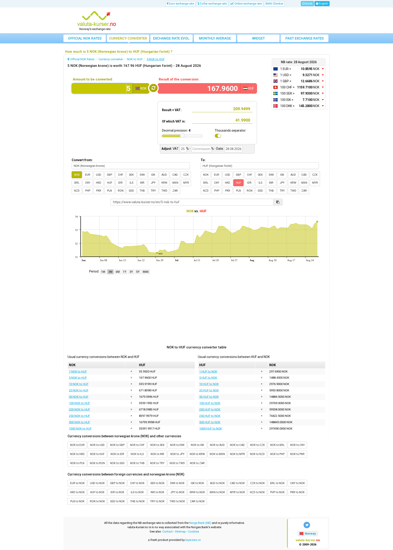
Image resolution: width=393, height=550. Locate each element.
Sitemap (180, 531)
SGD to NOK (117, 501)
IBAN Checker (274, 3)
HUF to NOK (97, 492)
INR (142, 182)
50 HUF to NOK (209, 396)
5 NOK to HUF (78, 377)
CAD (175, 174)
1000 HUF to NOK (210, 428)
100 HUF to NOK (209, 403)
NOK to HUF (97, 454)
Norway (310, 533)
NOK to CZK (257, 445)
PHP (87, 190)
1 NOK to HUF (78, 371)
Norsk (308, 3)
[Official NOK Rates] (96, 19)
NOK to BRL (277, 445)
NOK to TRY (157, 463)
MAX (146, 271)
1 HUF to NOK (208, 371)
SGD (131, 190)
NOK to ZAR (197, 463)
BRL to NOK (277, 483)
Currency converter (128, 38)
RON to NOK (97, 501)
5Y (137, 271)
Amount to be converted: (93, 79)
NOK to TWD (177, 463)
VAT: (176, 148)
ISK (153, 174)
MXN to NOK (217, 492)
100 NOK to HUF (79, 403)
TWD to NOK (177, 501)
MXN (175, 182)
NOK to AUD (217, 445)
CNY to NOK (297, 483)
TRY (153, 190)
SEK (131, 174)
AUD (164, 174)
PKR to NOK (297, 492)
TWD (164, 190)
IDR (120, 182)
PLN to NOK (77, 501)
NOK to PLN (77, 463)
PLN (109, 190)
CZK (186, 174)
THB (142, 190)
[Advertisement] (230, 20)
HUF (109, 182)
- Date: (219, 148)
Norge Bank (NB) (200, 523)
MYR (186, 182)
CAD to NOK (237, 483)
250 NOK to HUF (79, 416)
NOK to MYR (237, 454)
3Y (131, 271)
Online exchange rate (248, 3)
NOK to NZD (257, 454)
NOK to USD (97, 445)
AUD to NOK (217, 483)
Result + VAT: (171, 110)
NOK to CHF (137, 445)
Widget (258, 38)
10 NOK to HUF (78, 384)
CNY (87, 182)
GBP (109, 174)
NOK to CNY (297, 445)
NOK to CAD (237, 445)
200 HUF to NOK (209, 409)
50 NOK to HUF (78, 396)
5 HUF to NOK (208, 377)
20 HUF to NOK (209, 390)
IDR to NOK (117, 492)
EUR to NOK (77, 483)
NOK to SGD (117, 463)
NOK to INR (157, 454)
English (323, 3)
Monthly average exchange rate (215, 39)
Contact (167, 531)
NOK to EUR (77, 445)
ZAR (175, 190)
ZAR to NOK (197, 501)
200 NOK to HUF (79, 409)
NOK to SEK (157, 445)
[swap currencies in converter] (153, 88)
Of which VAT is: (174, 121)
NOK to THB (137, 463)
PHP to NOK (277, 492)
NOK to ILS (137, 454)
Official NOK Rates (84, 38)
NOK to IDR (117, 454)
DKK (142, 174)
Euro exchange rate (181, 3)
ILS (131, 182)
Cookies (193, 531)
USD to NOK (97, 483)
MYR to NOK (237, 492)
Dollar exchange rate (213, 3)
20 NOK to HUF (78, 390)
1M (103, 271)
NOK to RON (97, 463)
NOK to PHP (277, 454)
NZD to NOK (257, 492)
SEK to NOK (157, 483)
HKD (98, 182)
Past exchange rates (304, 38)
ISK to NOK (197, 483)
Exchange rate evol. (171, 38)
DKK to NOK (177, 483)
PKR (98, 190)
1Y (124, 271)
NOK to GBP (117, 445)
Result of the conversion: (179, 79)
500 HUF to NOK (209, 422)
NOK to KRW (197, 454)
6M (118, 271)
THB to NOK (137, 501)
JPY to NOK (177, 492)
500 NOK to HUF (79, 422)
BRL (76, 182)
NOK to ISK (197, 445)
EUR (87, 174)
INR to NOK (157, 492)
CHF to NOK (137, 483)
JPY (153, 182)
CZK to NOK (257, 483)
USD (98, 174)
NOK (77, 174)
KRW (164, 182)
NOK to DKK (177, 445)
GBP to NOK (117, 483)
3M (110, 271)
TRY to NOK (157, 501)
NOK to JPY (177, 454)
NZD (77, 190)
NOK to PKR (297, 454)
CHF (120, 174)
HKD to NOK (77, 492)
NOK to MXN (217, 454)
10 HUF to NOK (209, 384)
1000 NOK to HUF (80, 428)
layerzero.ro (193, 540)
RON (120, 190)
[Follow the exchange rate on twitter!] (307, 525)
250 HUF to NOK (209, 416)
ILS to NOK (137, 492)
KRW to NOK (197, 492)
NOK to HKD (77, 454)
